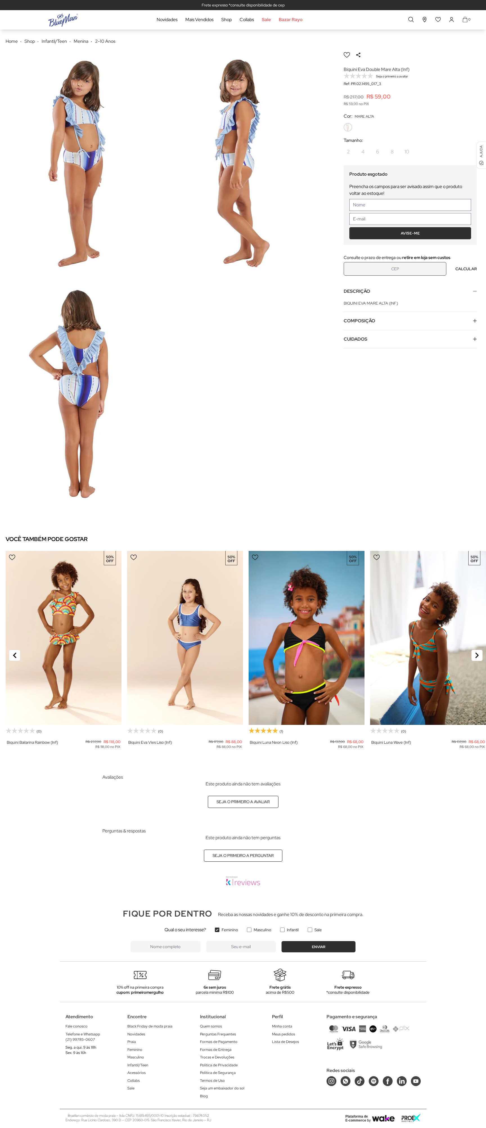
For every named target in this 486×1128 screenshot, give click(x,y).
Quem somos (211, 1026)
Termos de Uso (212, 1080)
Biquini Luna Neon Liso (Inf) (274, 742)
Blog (204, 1096)
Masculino (262, 929)
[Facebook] (388, 1081)
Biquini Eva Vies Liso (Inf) (150, 742)
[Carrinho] (465, 19)
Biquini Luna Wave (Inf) (391, 742)
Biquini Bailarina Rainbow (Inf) (32, 742)
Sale (266, 20)
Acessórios (136, 1072)
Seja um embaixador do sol (222, 1088)
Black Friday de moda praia (149, 1026)
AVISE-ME (410, 233)
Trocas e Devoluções (217, 1057)
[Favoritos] (438, 19)
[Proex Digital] (411, 1118)
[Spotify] (374, 1081)
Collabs (247, 20)
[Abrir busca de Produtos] (411, 19)
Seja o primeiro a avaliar (243, 801)
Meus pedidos (283, 1034)
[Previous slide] (14, 655)
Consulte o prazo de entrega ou (397, 257)
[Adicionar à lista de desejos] (347, 55)
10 (406, 151)
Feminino (230, 929)
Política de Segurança (218, 1072)
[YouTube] (416, 1081)
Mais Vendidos (199, 20)
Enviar (318, 946)
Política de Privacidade (219, 1065)
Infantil (293, 929)
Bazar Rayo (291, 20)
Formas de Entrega (215, 1049)
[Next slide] (477, 655)
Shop (226, 20)
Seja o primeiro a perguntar (243, 855)
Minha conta (282, 1026)
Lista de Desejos (285, 1041)
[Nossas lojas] (425, 19)
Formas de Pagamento (218, 1041)
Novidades (167, 20)
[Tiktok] (359, 1081)
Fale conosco (76, 1026)
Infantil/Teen (137, 1065)
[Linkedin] (402, 1081)
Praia (131, 1041)
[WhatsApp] (345, 1081)
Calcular (466, 268)
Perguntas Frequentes (218, 1034)
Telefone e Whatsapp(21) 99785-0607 (83, 1037)
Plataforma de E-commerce (356, 1118)
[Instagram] (331, 1081)
